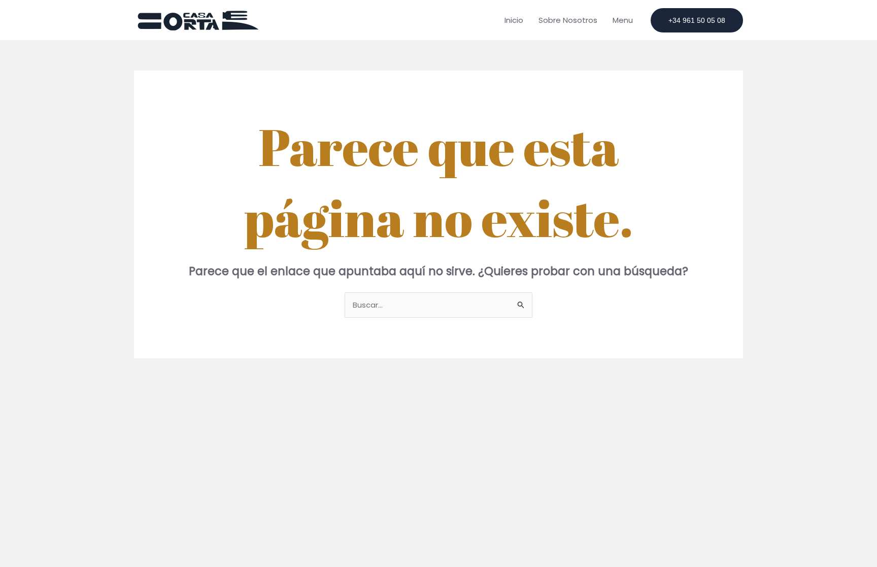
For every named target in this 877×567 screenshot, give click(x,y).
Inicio (513, 20)
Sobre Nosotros (567, 20)
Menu (623, 20)
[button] (697, 20)
